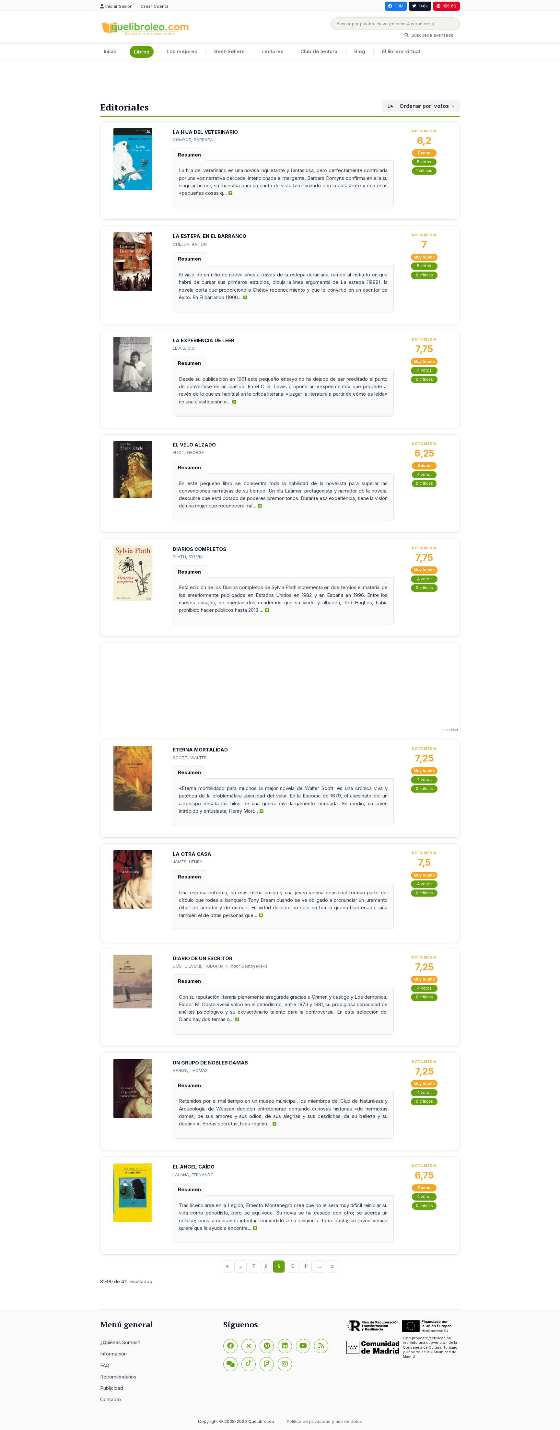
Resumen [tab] (189, 155)
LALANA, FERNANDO (193, 1174)
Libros (141, 52)
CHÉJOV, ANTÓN (190, 244)
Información (113, 1354)
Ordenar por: (423, 106)
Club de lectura (318, 51)
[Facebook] (230, 1346)
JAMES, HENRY (188, 861)
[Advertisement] (280, 81)
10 (292, 1266)
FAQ (104, 1365)
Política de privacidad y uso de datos (324, 1421)
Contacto (110, 1399)
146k (423, 6)
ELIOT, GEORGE (188, 452)
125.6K (449, 6)
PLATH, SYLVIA (188, 556)
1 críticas (424, 170)
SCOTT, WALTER (190, 757)
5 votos (424, 161)
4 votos (424, 370)
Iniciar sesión (119, 6)
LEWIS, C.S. (184, 348)
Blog (359, 51)
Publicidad (111, 1388)
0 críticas (424, 275)
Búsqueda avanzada (431, 35)
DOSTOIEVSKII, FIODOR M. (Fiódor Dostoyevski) (220, 966)
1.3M (399, 6)
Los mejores (182, 51)
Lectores (273, 51)
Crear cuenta (155, 6)
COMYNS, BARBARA (193, 139)
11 (306, 1266)
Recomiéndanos (118, 1377)
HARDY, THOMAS (190, 1070)
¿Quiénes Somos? (120, 1342)
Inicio (110, 51)
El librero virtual (401, 51)
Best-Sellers (229, 51)
